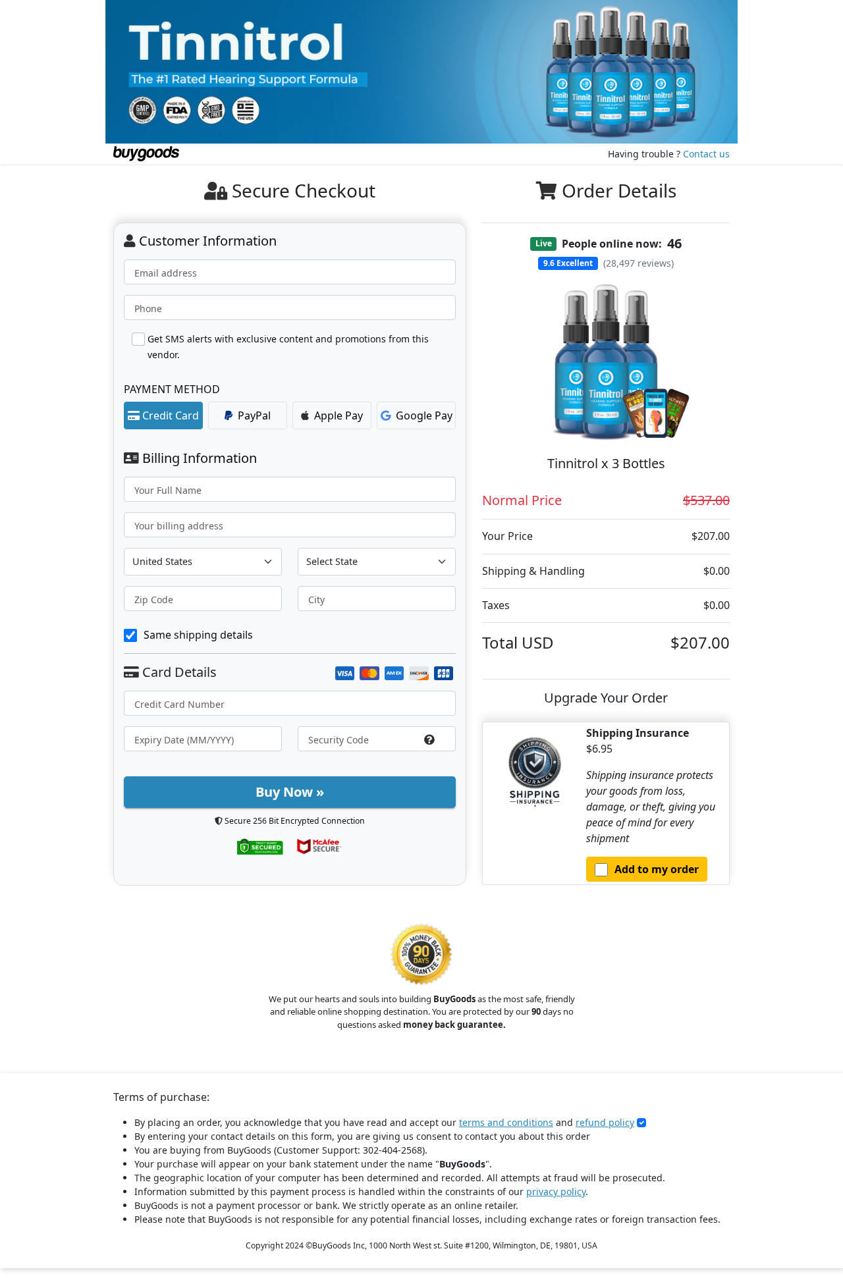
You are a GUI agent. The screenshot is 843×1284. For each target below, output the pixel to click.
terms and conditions (506, 1122)
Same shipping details (198, 635)
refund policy (605, 1122)
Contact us (706, 153)
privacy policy (555, 1191)
